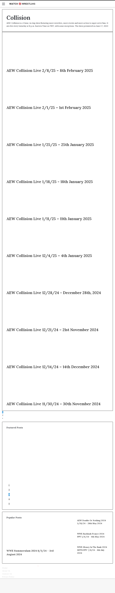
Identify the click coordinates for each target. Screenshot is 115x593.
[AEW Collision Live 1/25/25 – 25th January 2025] (33, 140)
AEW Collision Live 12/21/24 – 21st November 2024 (52, 329)
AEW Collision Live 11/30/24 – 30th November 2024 (53, 403)
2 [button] (9, 490)
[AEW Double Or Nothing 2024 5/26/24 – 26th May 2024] (67, 529)
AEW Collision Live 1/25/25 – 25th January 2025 (50, 144)
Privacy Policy (8, 577)
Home (4, 568)
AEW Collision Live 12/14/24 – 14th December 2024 (52, 366)
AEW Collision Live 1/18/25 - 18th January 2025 (49, 181)
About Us (6, 571)
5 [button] (9, 504)
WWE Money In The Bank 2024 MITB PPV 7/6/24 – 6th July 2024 (92, 550)
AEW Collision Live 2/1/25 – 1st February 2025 (48, 107)
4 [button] (9, 499)
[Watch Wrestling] (22, 3)
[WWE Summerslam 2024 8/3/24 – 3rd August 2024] (30, 546)
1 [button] (9, 485)
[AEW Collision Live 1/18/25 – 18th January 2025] (33, 177)
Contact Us (7, 574)
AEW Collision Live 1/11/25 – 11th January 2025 (49, 218)
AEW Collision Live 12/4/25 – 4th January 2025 (49, 255)
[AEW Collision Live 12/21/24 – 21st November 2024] (33, 326)
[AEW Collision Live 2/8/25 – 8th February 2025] (33, 66)
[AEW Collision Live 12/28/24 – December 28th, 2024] (33, 288)
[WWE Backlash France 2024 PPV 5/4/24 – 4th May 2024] (67, 542)
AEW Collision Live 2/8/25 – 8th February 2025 (49, 70)
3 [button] (9, 494)
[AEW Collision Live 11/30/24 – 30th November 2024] (33, 400)
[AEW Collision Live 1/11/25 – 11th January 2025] (33, 214)
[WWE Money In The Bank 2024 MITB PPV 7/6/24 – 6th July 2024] (67, 555)
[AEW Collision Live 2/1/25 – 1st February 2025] (33, 103)
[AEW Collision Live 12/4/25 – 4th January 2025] (33, 251)
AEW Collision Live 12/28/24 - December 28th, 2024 (53, 292)
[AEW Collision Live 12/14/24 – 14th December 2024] (33, 363)
